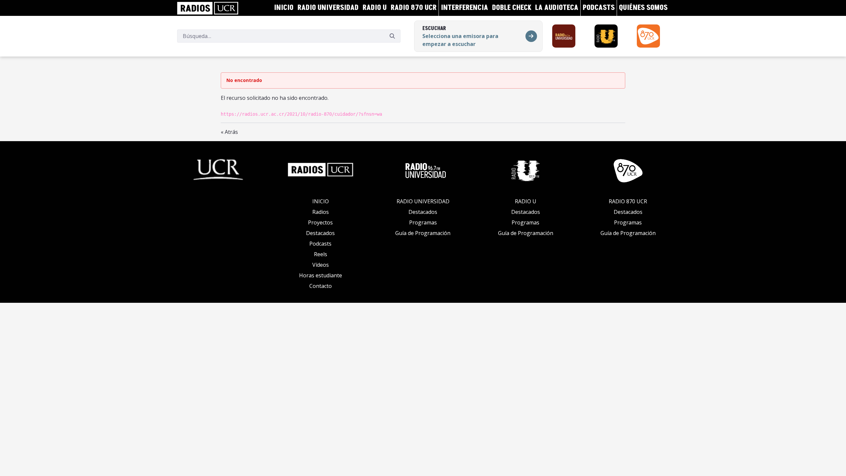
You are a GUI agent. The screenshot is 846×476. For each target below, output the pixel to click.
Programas (423, 222)
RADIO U (525, 201)
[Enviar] (392, 36)
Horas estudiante (320, 275)
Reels (320, 254)
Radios (320, 212)
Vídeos (320, 264)
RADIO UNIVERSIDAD (423, 201)
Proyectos (320, 222)
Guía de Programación (422, 233)
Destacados (320, 233)
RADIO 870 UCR (628, 201)
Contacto (320, 286)
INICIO (320, 201)
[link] (208, 8)
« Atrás (229, 132)
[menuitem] (283, 8)
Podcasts (320, 243)
